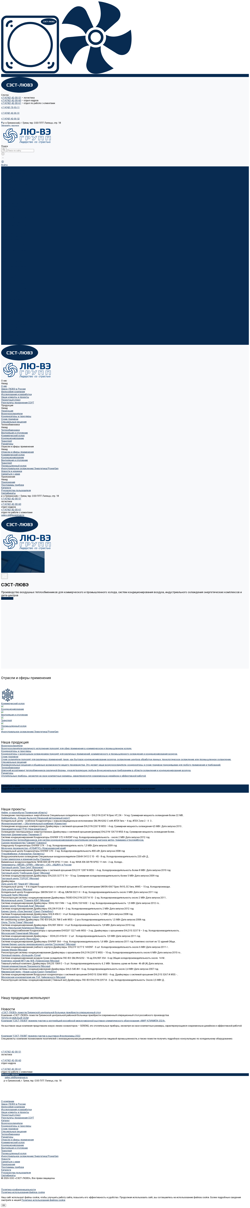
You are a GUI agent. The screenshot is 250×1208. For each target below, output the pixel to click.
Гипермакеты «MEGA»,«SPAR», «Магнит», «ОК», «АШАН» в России (36, 864)
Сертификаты (8, 252)
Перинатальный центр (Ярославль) (20, 938)
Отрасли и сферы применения (17, 307)
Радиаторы (7, 214)
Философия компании (13, 173)
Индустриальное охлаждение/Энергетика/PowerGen (29, 233)
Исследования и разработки (16, 176)
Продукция (7, 277)
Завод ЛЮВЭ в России (13, 170)
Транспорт (6, 211)
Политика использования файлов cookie (23, 1192)
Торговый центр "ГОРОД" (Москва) (20, 878)
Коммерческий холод (13, 206)
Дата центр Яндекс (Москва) (16, 889)
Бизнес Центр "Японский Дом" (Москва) (23, 906)
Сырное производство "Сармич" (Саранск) (24, 842)
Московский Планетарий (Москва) (20, 933)
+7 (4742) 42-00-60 (11, 100)
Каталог (5, 1120)
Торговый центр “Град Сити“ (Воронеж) (22, 867)
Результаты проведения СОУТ (17, 184)
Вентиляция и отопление (14, 203)
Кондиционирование (12, 209)
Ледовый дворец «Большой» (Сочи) (21, 955)
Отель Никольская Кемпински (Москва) (22, 927)
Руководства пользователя (16, 250)
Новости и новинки (11, 327)
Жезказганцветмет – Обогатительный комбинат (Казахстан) (34, 823)
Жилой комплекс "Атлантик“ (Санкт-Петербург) (26, 916)
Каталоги (6, 247)
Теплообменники (10, 200)
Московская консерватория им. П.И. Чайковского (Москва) (33, 977)
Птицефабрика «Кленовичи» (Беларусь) (22, 853)
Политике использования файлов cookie (43, 1200)
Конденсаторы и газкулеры (16, 192)
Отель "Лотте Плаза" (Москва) (17, 922)
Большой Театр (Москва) (14, 895)
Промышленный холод (13, 231)
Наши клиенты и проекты (15, 178)
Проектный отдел (10, 181)
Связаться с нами (10, 329)
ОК (3, 1205)
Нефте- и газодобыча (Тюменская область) (24, 812)
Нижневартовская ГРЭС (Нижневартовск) (24, 829)
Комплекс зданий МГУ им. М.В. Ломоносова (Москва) (30, 960)
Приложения (8, 332)
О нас (4, 258)
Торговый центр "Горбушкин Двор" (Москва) (25, 873)
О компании (7, 1101)
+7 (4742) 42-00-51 (11, 97)
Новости (5, 1159)
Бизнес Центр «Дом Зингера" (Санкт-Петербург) (27, 911)
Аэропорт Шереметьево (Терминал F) (21, 834)
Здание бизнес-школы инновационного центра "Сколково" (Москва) (38, 944)
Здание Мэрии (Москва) (14, 949)
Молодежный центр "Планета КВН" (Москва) (25, 900)
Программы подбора (12, 244)
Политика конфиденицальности (18, 1189)
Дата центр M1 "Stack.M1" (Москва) (20, 884)
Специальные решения (13, 198)
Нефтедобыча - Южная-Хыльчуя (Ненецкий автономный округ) (35, 818)
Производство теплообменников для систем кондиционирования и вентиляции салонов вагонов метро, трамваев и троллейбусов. (72, 840)
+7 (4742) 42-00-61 (11, 103)
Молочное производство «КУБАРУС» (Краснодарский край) (33, 848)
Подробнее (7, 598)
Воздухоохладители (12, 189)
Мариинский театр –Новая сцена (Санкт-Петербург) (29, 971)
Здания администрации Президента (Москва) (25, 966)
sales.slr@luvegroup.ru (12, 515)
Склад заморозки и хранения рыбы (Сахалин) (25, 859)
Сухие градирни (9, 195)
